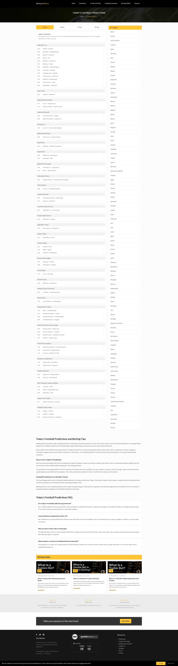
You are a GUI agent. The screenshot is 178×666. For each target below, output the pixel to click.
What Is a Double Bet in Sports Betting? (86, 578)
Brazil (112, 123)
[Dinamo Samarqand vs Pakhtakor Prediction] (104, 417)
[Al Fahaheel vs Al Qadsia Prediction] (104, 265)
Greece (112, 197)
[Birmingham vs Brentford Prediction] (104, 85)
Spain (112, 49)
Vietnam (113, 423)
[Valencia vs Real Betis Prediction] (104, 94)
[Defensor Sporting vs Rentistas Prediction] (104, 402)
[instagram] (44, 634)
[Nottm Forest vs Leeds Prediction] (104, 82)
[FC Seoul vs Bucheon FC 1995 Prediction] (104, 353)
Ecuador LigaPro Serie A (44, 215)
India (112, 214)
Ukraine (112, 397)
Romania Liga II (41, 297)
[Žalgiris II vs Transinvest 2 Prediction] (104, 283)
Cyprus (112, 162)
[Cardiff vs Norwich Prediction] (104, 49)
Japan (112, 236)
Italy (111, 58)
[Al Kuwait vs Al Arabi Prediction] (104, 262)
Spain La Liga (40, 91)
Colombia (113, 149)
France (112, 62)
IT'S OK (161, 663)
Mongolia (113, 280)
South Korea (114, 371)
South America (115, 40)
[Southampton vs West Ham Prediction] (104, 76)
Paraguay (113, 306)
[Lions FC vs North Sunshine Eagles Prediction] (104, 128)
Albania (112, 66)
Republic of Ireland (116, 323)
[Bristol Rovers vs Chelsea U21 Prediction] (104, 228)
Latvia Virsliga (41, 270)
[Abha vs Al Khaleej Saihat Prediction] (104, 310)
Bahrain (112, 101)
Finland (112, 188)
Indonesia (113, 219)
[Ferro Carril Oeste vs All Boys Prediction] (104, 116)
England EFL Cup (42, 45)
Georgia (112, 193)
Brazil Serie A (41, 142)
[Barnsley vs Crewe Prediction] (104, 64)
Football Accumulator (111, 3)
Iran (111, 223)
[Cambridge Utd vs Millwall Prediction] (104, 73)
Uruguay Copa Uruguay (44, 398)
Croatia (112, 158)
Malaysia (113, 271)
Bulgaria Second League (44, 164)
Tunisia (112, 388)
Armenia (113, 84)
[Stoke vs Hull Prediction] (104, 58)
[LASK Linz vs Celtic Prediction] (104, 387)
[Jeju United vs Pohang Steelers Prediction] (104, 350)
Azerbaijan (113, 97)
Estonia (112, 184)
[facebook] (37, 634)
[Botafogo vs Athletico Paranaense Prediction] (104, 146)
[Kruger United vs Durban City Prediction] (104, 329)
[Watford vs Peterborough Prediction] (104, 79)
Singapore (113, 354)
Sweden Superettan (43, 371)
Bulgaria (113, 127)
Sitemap (121, 648)
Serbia (112, 349)
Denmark (113, 166)
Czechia (112, 145)
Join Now (125, 621)
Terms (121, 650)
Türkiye (112, 393)
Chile (112, 136)
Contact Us (122, 646)
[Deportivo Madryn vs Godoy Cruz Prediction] (104, 119)
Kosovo (112, 249)
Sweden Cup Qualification (44, 358)
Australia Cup (41, 124)
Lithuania (113, 262)
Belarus (112, 106)
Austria (112, 93)
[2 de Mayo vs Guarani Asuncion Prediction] (104, 292)
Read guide (41, 590)
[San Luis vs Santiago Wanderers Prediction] (104, 189)
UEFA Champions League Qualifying (47, 383)
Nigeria (112, 293)
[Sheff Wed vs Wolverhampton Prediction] (104, 67)
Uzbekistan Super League (44, 407)
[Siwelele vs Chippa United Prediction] (104, 338)
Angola (112, 75)
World (112, 32)
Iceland (112, 210)
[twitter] (40, 634)
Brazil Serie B (41, 151)
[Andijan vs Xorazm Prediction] (104, 411)
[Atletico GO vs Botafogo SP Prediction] (104, 155)
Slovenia (113, 362)
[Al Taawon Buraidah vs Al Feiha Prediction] (104, 314)
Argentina (113, 79)
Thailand (113, 384)
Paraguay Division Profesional (45, 288)
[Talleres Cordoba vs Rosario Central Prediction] (104, 107)
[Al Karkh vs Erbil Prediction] (104, 246)
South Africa (114, 367)
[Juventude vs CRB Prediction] (104, 158)
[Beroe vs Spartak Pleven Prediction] (104, 170)
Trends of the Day (95, 3)
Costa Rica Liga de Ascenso (45, 206)
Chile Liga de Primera (43, 176)
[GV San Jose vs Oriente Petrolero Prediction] (104, 137)
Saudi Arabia (114, 341)
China (112, 140)
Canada (112, 132)
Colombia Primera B (42, 194)
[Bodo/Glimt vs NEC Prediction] (104, 393)
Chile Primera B (41, 185)
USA (111, 410)
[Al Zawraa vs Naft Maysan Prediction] (104, 253)
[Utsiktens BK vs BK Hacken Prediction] (104, 362)
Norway (112, 297)
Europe (112, 36)
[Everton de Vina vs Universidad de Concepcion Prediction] (104, 180)
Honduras (113, 201)
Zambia (112, 428)
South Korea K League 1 (44, 343)
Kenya (112, 245)
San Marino (114, 336)
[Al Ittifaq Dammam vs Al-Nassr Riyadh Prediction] (104, 316)
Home (73, 3)
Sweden (112, 375)
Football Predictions (92, 16)
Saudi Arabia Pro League (44, 307)
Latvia (112, 258)
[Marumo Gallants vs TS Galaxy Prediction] (104, 332)
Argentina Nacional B (43, 112)
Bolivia (112, 114)
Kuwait (112, 254)
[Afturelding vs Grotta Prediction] (104, 237)
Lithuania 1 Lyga (41, 279)
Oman (112, 301)
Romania (113, 327)
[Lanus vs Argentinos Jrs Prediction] (104, 104)
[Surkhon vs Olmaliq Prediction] (104, 414)
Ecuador (113, 175)
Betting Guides (125, 3)
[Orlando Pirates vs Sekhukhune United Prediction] (104, 335)
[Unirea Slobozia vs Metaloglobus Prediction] (104, 301)
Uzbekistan (113, 414)
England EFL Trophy (43, 224)
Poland (112, 314)
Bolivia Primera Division (43, 133)
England (113, 45)
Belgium (113, 110)
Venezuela (113, 419)
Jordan (112, 240)
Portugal (113, 319)
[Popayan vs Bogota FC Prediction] (104, 201)
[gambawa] (85, 637)
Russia (112, 332)
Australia (113, 88)
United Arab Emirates (117, 401)
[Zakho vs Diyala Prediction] (104, 250)
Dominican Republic (116, 171)
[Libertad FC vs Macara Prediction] (104, 219)
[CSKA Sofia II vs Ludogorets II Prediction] (104, 167)
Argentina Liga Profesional (44, 100)
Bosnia (112, 119)
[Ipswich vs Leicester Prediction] (104, 55)
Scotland (113, 345)
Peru (111, 310)
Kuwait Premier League (44, 258)
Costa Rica (113, 153)
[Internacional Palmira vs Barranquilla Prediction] (104, 198)
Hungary (113, 206)
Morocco (113, 284)
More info (171, 663)
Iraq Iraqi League (42, 243)
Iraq (111, 227)
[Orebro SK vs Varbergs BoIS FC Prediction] (104, 374)
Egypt (112, 180)
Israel (112, 232)
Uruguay (113, 406)
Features (137, 3)
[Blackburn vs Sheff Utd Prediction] (104, 61)
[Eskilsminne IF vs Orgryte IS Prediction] (104, 365)
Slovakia (112, 358)
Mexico (112, 275)
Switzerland (114, 380)
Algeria (112, 71)
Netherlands (114, 288)
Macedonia (113, 267)
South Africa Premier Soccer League (47, 325)
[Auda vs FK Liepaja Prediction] (104, 274)
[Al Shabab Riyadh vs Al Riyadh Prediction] (104, 320)
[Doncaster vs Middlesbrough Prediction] (104, 52)
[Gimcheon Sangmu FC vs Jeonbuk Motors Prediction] (104, 347)
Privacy (121, 653)
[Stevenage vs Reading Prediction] (104, 70)
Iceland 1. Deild (41, 234)
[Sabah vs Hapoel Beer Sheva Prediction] (104, 390)
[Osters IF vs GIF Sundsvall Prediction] (104, 377)
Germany (113, 53)
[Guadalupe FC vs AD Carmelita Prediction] (104, 210)
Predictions (82, 3)
